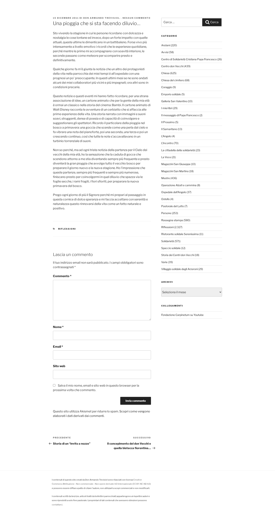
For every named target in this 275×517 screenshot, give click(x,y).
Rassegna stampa (172, 220)
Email (58, 346)
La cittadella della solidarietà (178, 150)
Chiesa (165, 73)
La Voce (166, 157)
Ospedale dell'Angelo (173, 192)
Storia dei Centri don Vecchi (177, 255)
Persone (166, 213)
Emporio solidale (171, 94)
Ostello (165, 199)
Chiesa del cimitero (172, 80)
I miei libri (166, 108)
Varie (164, 262)
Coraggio (166, 87)
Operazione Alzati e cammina (178, 185)
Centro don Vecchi (172, 66)
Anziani (165, 45)
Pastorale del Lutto (172, 206)
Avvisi (164, 52)
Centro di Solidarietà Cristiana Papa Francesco (189, 59)
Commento (62, 276)
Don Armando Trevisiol (101, 18)
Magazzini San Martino (175, 171)
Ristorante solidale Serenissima (180, 234)
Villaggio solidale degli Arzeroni (179, 269)
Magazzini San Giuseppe (175, 164)
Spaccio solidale (171, 248)
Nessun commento (137, 18)
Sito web (59, 366)
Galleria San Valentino (174, 101)
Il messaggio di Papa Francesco (180, 115)
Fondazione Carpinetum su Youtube (182, 314)
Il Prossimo (168, 122)
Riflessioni (67, 229)
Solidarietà (167, 241)
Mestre (165, 178)
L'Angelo (166, 136)
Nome (58, 327)
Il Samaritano (169, 129)
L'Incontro (167, 143)
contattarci (57, 504)
